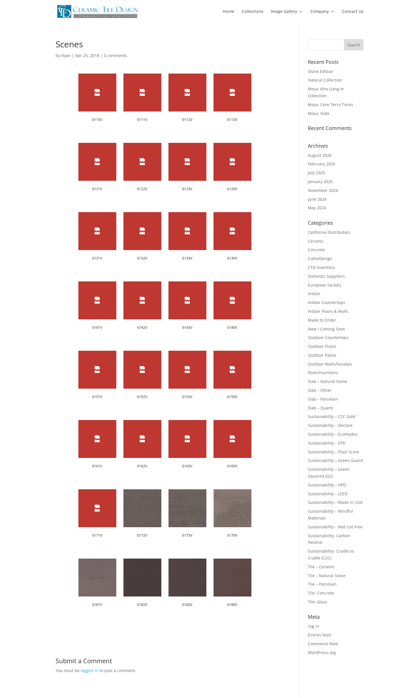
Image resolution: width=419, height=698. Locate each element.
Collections (252, 11)
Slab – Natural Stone (327, 381)
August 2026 (319, 155)
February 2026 (321, 164)
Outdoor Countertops (328, 337)
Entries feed (319, 635)
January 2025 (320, 181)
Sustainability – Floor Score (333, 451)
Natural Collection (325, 80)
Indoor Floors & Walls (328, 311)
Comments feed (323, 643)
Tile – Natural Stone (326, 575)
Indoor (314, 293)
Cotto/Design (320, 258)
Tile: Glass (317, 601)
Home (228, 11)
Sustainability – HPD (327, 485)
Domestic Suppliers (326, 276)
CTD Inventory (321, 267)
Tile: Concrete (321, 593)
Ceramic (316, 241)
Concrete (316, 249)
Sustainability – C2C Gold (331, 416)
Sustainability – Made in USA (335, 502)
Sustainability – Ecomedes (332, 434)
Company (319, 11)
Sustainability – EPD (326, 443)
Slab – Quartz (320, 408)
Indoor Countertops (326, 302)
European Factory (324, 285)
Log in (313, 626)
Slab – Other (319, 390)
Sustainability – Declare (330, 425)
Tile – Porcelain (322, 584)
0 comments (115, 55)
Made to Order (322, 320)
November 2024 (323, 190)
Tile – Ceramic (321, 566)
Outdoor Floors (322, 346)
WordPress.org (322, 652)
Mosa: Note (318, 113)
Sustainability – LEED (327, 493)
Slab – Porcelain (323, 399)
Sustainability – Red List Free (335, 526)
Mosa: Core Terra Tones (330, 104)
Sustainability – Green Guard (335, 460)
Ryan (66, 55)
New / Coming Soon (326, 329)
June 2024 (317, 199)
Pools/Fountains (323, 372)
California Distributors (329, 232)
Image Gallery (284, 11)
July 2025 (316, 172)
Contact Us (352, 11)
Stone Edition (320, 71)
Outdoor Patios (322, 355)
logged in (89, 670)
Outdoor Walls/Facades (330, 364)
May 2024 (317, 207)
